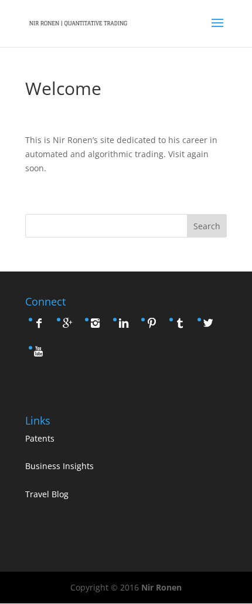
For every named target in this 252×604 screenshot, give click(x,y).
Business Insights (59, 465)
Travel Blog (47, 494)
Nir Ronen (161, 587)
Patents (40, 438)
